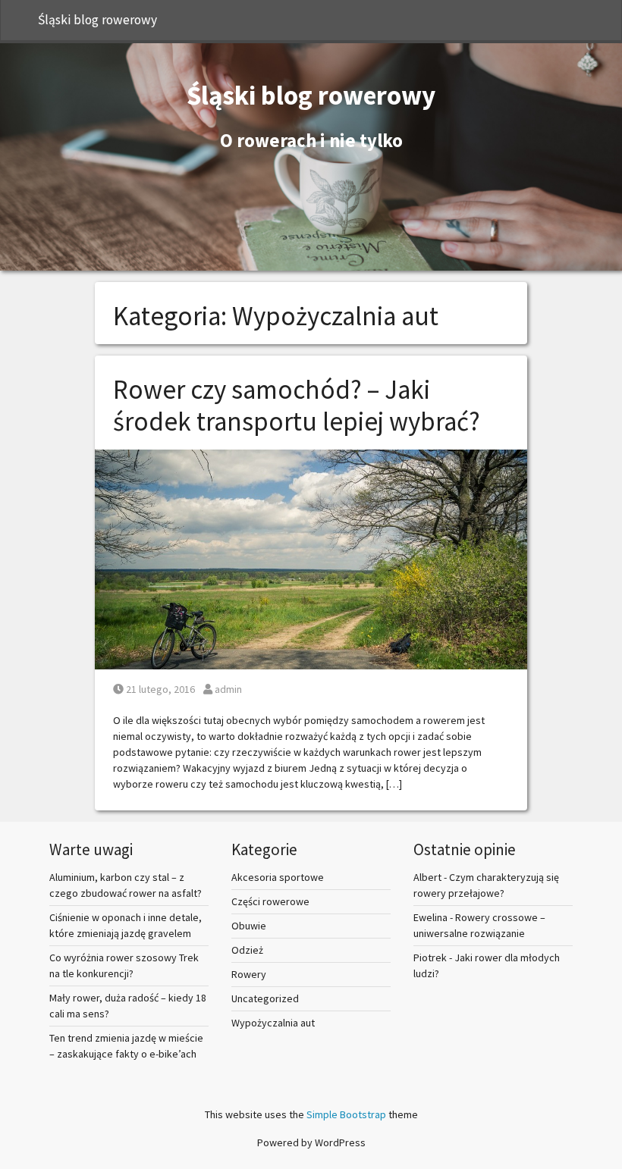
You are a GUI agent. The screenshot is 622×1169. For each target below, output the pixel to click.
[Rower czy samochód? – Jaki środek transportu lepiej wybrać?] (311, 558)
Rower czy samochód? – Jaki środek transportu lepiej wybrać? (296, 405)
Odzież (247, 950)
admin (228, 689)
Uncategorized (265, 998)
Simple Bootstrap (346, 1114)
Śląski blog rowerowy (97, 19)
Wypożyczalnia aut (273, 1023)
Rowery (248, 974)
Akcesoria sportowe (277, 877)
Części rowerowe (270, 901)
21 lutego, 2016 (160, 689)
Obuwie (248, 925)
